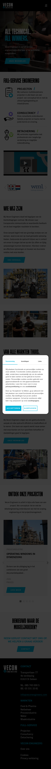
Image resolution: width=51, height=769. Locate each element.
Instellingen (25, 361)
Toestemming (10, 361)
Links (40, 361)
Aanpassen (30, 408)
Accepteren (13, 408)
